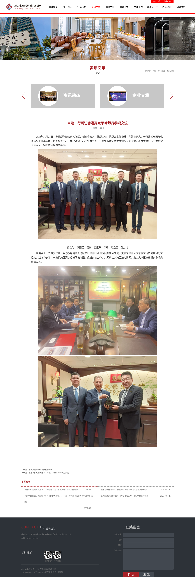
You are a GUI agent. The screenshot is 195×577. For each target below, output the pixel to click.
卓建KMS (167, 1)
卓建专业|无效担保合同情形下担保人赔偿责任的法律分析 (124, 490)
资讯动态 (170, 71)
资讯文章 (161, 71)
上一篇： (37, 470)
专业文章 (140, 95)
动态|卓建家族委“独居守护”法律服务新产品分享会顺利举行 (124, 496)
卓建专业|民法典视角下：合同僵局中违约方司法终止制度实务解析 (51, 490)
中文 (155, 1)
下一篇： (45, 473)
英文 (160, 1)
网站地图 (41, 573)
